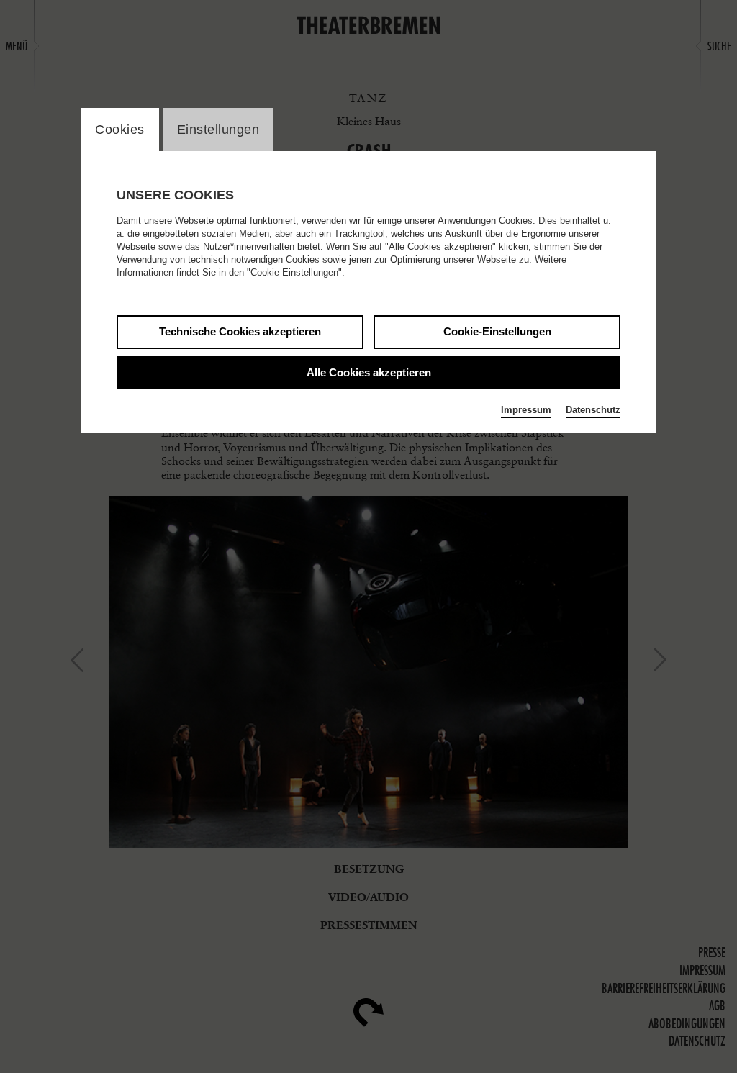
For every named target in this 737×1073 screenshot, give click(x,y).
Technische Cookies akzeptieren (240, 331)
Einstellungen (218, 129)
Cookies (120, 129)
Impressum (526, 409)
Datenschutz (593, 409)
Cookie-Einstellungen (497, 331)
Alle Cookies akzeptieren (369, 372)
